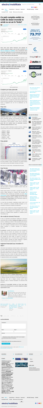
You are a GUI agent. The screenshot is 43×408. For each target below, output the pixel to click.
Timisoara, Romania (32, 367)
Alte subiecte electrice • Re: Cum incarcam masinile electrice (35, 207)
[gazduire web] (35, 67)
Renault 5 (10, 383)
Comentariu (4, 322)
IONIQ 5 (4, 377)
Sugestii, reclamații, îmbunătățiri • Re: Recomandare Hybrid (33, 193)
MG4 (9, 379)
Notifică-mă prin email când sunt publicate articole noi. (11, 341)
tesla (6, 390)
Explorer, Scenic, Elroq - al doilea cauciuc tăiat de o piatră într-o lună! (37, 128)
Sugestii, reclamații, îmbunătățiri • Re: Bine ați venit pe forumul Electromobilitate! (34, 198)
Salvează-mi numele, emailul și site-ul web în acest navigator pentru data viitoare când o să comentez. (13, 338)
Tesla (22, 24)
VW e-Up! (9, 391)
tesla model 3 (6, 390)
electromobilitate (4, 366)
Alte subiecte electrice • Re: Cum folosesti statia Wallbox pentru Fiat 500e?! (35, 170)
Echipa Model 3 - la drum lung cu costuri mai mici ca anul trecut (37, 136)
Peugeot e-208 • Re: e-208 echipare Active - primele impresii (34, 184)
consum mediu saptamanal (6, 362)
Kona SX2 (6, 379)
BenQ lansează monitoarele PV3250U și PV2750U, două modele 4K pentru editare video (35, 96)
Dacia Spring (6, 365)
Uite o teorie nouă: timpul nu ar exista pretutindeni (35, 88)
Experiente (23, 9)
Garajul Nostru (12, 9)
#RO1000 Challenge (30, 9)
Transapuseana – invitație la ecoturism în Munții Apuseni (36, 159)
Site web (3, 333)
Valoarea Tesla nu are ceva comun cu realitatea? (22, 305)
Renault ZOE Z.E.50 (7, 387)
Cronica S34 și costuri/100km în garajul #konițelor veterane (36, 118)
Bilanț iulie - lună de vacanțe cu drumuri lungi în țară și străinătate (36, 132)
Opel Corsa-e (4, 382)
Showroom (18, 9)
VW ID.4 (7, 393)
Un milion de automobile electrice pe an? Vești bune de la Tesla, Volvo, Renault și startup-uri (13, 306)
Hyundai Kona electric (7, 375)
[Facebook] (32, 7)
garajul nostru (5, 370)
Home (3, 9)
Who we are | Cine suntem (18, 399)
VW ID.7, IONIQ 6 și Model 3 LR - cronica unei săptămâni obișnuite (36, 155)
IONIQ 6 (7, 377)
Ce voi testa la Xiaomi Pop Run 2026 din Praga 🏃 (35, 92)
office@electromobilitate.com (34, 370)
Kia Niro (11, 377)
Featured (9, 367)
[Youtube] (35, 7)
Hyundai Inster (11, 370)
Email (15, 329)
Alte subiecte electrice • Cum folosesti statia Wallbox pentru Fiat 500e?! (35, 179)
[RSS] (36, 7)
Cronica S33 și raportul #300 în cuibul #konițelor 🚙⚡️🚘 (36, 151)
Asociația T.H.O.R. (5, 399)
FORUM (36, 9)
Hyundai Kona (6, 372)
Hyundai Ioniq (4, 371)
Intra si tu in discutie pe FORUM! (35, 164)
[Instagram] (33, 7)
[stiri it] (35, 74)
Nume (3, 329)
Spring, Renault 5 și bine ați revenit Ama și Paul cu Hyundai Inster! (36, 146)
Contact (10, 399)
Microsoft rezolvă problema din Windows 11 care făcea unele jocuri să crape (35, 108)
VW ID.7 (10, 393)
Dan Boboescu (6, 24)
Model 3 (11, 379)
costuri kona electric (11, 363)
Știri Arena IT (31, 83)
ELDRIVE (31, 361)
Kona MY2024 (5, 378)
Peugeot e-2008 (6, 383)
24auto (31, 359)
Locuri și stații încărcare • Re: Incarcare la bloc (35, 203)
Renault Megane (5, 384)
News (6, 9)
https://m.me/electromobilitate (34, 368)
